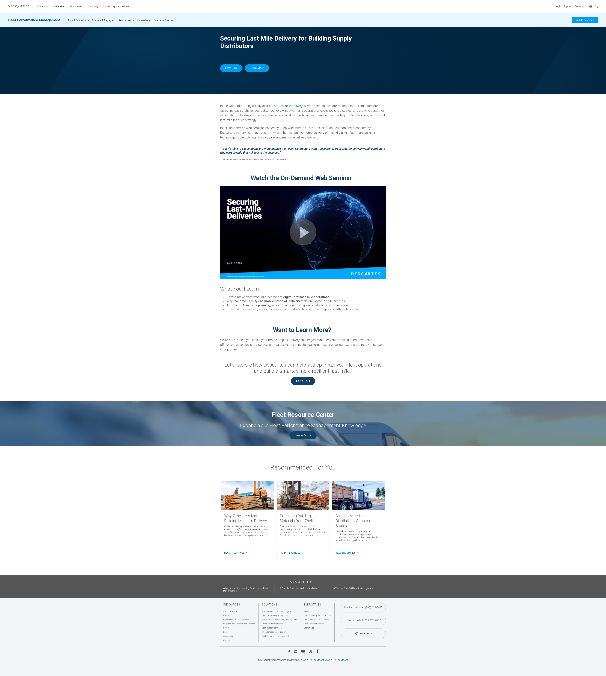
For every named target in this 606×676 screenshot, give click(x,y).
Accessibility (228, 636)
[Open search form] (596, 7)
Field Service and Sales (314, 624)
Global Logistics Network (117, 6)
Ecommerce (309, 628)
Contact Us (581, 6)
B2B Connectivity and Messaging (276, 611)
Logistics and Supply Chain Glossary (239, 624)
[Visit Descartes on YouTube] (303, 651)
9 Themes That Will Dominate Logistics (353, 588)
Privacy (226, 628)
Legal (225, 632)
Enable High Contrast (312, 660)
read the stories (347, 553)
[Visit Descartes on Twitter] (310, 651)
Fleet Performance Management (34, 20)
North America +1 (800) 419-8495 (363, 607)
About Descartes (230, 611)
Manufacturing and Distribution (317, 615)
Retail (306, 611)
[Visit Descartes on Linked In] (295, 651)
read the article (235, 553)
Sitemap (226, 640)
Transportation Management (274, 632)
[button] (303, 232)
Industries (59, 6)
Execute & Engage (102, 20)
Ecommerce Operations (272, 628)
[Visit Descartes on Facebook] (317, 651)
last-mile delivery (291, 106)
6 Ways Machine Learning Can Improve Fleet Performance (245, 589)
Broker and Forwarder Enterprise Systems (279, 619)
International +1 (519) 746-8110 (363, 620)
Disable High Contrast (336, 660)
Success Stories (163, 20)
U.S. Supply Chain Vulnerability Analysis (297, 588)
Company (93, 6)
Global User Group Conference (236, 619)
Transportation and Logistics (316, 619)
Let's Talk (231, 68)
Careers (226, 615)
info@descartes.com (363, 633)
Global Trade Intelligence (272, 624)
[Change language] (590, 7)
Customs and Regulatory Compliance (278, 615)
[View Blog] (289, 651)
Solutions (42, 6)
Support (568, 6)
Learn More (257, 68)
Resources (76, 6)
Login (558, 6)
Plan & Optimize (77, 20)
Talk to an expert (585, 20)
